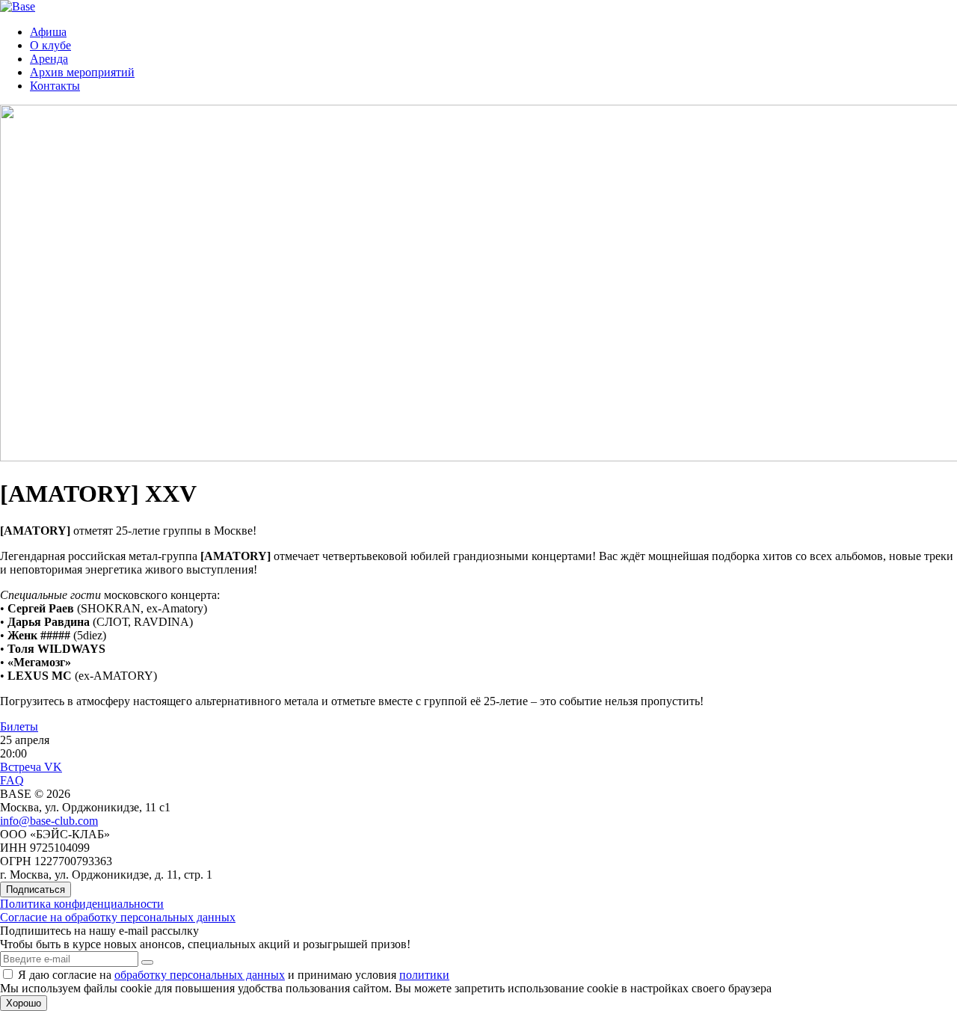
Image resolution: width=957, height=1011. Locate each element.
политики (424, 974)
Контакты (55, 85)
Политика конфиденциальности (82, 903)
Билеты (19, 726)
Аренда (49, 58)
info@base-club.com (49, 820)
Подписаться (35, 889)
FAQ (12, 780)
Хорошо (23, 1003)
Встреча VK (31, 766)
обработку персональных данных (199, 974)
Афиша (48, 31)
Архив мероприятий (82, 72)
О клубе (50, 45)
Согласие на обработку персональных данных (118, 917)
